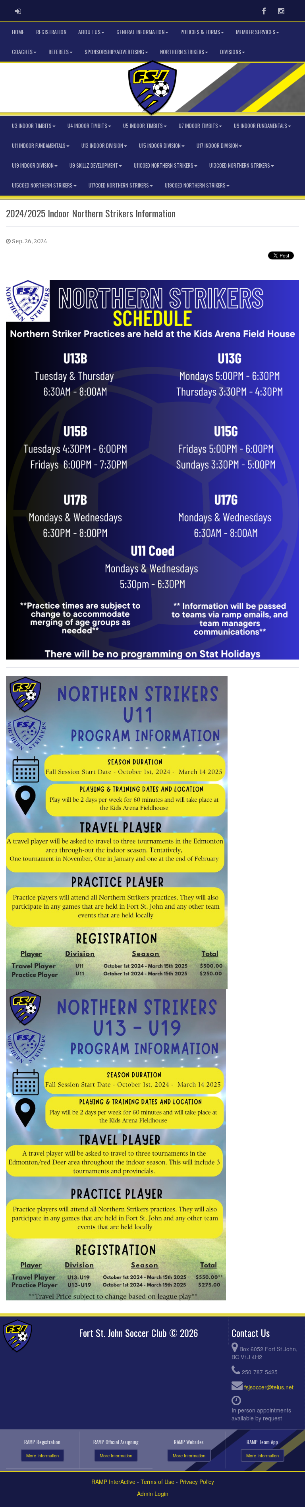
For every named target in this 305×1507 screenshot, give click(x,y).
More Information (42, 1455)
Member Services (255, 31)
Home (18, 31)
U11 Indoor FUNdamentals (39, 145)
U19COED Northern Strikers (195, 185)
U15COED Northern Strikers (42, 185)
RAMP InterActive (113, 1482)
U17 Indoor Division (217, 145)
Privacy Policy (197, 1482)
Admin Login (152, 1493)
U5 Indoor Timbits (143, 126)
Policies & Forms (200, 31)
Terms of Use (157, 1482)
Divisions (230, 51)
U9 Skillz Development (93, 165)
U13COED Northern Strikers (239, 165)
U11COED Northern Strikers (163, 165)
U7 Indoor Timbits (198, 126)
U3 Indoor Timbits (32, 126)
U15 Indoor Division (160, 145)
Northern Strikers (182, 51)
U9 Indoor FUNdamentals (260, 126)
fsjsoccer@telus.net (268, 1387)
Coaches (22, 51)
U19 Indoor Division (33, 165)
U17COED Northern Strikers (119, 185)
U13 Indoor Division (102, 145)
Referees (58, 51)
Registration (51, 31)
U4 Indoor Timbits (87, 126)
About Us (89, 31)
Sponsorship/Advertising (114, 51)
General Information (140, 31)
